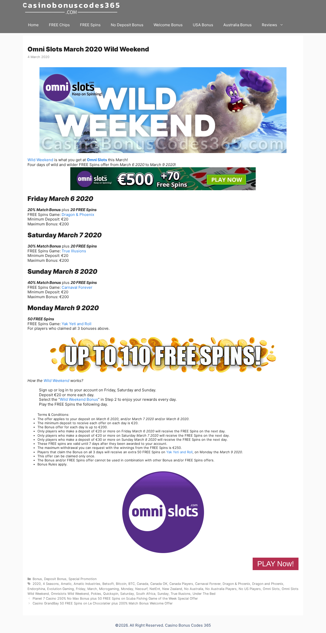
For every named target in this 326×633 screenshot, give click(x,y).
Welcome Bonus (168, 24)
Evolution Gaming (60, 589)
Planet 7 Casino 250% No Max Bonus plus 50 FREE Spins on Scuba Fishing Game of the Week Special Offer (115, 598)
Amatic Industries (87, 584)
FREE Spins (90, 24)
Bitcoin (121, 584)
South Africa (145, 594)
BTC (131, 584)
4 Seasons (51, 584)
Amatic (66, 584)
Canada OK (158, 584)
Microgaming (109, 589)
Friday (80, 589)
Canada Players (181, 584)
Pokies (96, 594)
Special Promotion (83, 579)
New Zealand (172, 589)
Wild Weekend (40, 159)
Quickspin (110, 594)
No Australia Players (221, 589)
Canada (142, 584)
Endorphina (36, 589)
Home (33, 24)
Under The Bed (204, 594)
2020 (37, 584)
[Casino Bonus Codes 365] (72, 8)
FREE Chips (59, 24)
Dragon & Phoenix (78, 214)
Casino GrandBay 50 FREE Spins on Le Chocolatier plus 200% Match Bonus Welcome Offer (103, 603)
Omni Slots (97, 159)
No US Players (250, 589)
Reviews (269, 24)
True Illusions (74, 251)
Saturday (127, 594)
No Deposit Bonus (127, 24)
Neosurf (141, 589)
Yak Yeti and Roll (76, 323)
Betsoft (108, 584)
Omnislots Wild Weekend (70, 594)
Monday (127, 589)
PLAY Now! (275, 564)
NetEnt (155, 589)
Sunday (163, 594)
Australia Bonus (237, 24)
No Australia (193, 589)
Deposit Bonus (55, 579)
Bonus (37, 579)
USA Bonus (203, 24)
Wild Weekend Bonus (79, 399)
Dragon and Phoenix (267, 584)
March (92, 589)
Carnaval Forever (77, 287)
